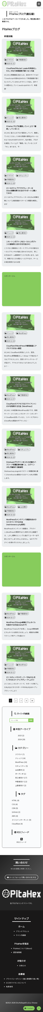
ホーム (21, 926)
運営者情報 (17, 952)
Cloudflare (16, 823)
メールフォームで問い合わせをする (22, 877)
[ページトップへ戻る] (39, 1008)
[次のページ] (32, 700)
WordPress (19, 762)
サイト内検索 (21, 935)
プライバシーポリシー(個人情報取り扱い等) (22, 979)
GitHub (15, 812)
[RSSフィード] (21, 839)
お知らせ (21, 960)
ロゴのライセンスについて (16, 982)
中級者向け (19, 781)
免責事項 (9, 986)
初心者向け (19, 777)
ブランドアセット (22, 931)
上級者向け (19, 785)
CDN (13, 808)
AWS (13, 816)
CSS (13, 804)
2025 (20, 735)
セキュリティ (20, 766)
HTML (14, 800)
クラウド (18, 754)
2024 (20, 739)
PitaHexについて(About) (22, 948)
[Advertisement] (21, 291)
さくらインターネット (20, 820)
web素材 (18, 770)
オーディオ (19, 773)
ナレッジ (18, 758)
